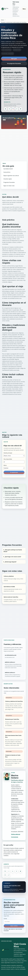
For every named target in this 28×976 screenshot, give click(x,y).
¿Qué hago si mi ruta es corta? (13, 556)
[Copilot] (13, 108)
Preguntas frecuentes (9, 182)
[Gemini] (16, 108)
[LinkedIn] (12, 871)
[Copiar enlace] (8, 875)
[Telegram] (20, 871)
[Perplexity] (9, 108)
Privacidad (6, 930)
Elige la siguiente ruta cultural (11, 175)
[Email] (5, 875)
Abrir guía (14, 58)
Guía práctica (6, 172)
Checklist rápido (7, 179)
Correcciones (14, 837)
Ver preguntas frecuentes (14, 63)
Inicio (2, 20)
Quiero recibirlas (14, 925)
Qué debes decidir (8, 169)
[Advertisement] (14, 145)
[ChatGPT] (5, 108)
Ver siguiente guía (14, 472)
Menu (24, 9)
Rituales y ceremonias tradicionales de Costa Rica (13, 22)
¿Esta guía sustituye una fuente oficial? (12, 550)
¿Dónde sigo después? (10, 562)
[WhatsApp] (16, 871)
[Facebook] (8, 871)
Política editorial (15, 834)
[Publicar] (5, 871)
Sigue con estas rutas (8, 185)
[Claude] (20, 108)
